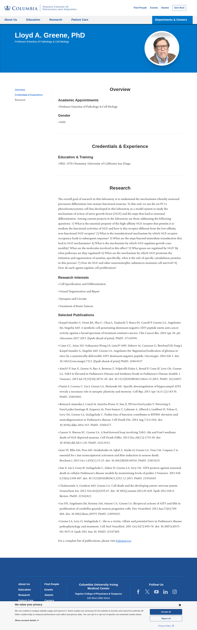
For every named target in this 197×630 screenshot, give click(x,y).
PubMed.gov (125, 540)
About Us (24, 584)
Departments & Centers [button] (171, 19)
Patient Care (79, 19)
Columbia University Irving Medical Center (59, 567)
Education (24, 589)
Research (20, 100)
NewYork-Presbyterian (98, 567)
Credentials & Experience (29, 95)
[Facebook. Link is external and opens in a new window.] (138, 592)
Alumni (165, 8)
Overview (20, 90)
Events (154, 8)
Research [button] (55, 19)
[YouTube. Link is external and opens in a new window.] (156, 592)
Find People (140, 8)
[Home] (40, 8)
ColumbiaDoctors (140, 567)
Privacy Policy (164, 626)
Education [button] (33, 19)
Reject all (166, 618)
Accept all (166, 612)
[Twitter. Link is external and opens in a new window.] (147, 592)
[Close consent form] (180, 605)
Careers (49, 600)
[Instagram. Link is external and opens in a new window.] (174, 592)
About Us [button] (10, 19)
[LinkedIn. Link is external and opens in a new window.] (165, 592)
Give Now (179, 8)
